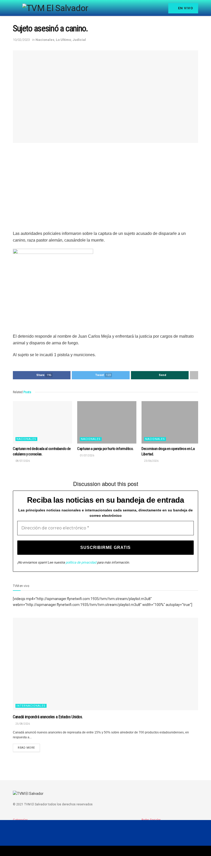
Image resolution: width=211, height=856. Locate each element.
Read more (26, 747)
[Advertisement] (105, 187)
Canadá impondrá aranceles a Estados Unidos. (48, 716)
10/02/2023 (21, 40)
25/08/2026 (22, 723)
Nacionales (45, 40)
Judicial (79, 40)
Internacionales (31, 705)
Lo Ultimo (63, 40)
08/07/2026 (22, 460)
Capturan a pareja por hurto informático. (105, 448)
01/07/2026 (86, 455)
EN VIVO (185, 8)
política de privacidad (81, 562)
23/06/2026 (151, 460)
